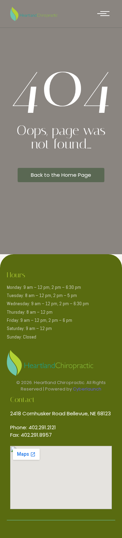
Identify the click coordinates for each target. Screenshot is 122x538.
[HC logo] (34, 14)
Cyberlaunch (87, 389)
